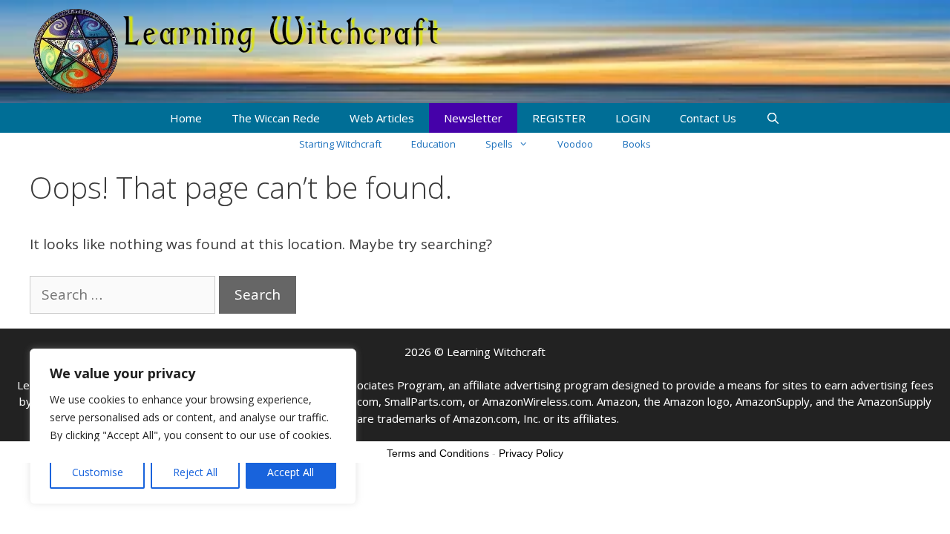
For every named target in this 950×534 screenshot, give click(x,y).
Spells (499, 144)
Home (186, 118)
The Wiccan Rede (276, 118)
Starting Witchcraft (340, 144)
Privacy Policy (531, 453)
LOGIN (632, 118)
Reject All (195, 472)
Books (637, 144)
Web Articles (382, 118)
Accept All (290, 472)
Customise (97, 472)
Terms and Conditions (438, 453)
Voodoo (575, 144)
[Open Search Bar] (773, 118)
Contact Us (708, 118)
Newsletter (473, 118)
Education (433, 144)
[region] (193, 426)
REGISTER (559, 118)
